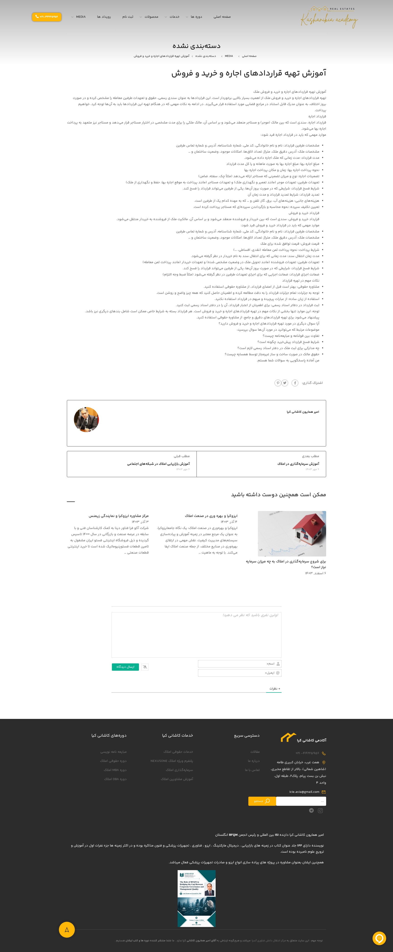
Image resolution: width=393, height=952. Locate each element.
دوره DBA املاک (115, 779)
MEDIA (81, 17)
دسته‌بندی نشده (205, 56)
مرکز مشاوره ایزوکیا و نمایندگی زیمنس (119, 516)
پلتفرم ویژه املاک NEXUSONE (172, 761)
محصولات (151, 17)
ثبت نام (127, 17)
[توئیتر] (284, 383)
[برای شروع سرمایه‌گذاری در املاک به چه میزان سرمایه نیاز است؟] (292, 533)
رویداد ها (104, 17)
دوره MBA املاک (115, 770)
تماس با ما (252, 770)
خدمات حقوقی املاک (178, 752)
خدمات (174, 17)
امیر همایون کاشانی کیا (303, 412)
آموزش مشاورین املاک (177, 779)
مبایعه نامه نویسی (113, 752)
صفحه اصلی (222, 17)
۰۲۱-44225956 (49, 17)
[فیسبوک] (295, 383)
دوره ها (196, 17)
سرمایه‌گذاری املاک (179, 770)
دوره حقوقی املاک (113, 761)
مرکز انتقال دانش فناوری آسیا (269, 941)
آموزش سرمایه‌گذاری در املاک (298, 464)
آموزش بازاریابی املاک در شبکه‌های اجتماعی (158, 464)
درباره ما (254, 761)
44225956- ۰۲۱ (307, 753)
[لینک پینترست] (278, 383)
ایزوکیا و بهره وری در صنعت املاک (211, 516)
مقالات (255, 752)
